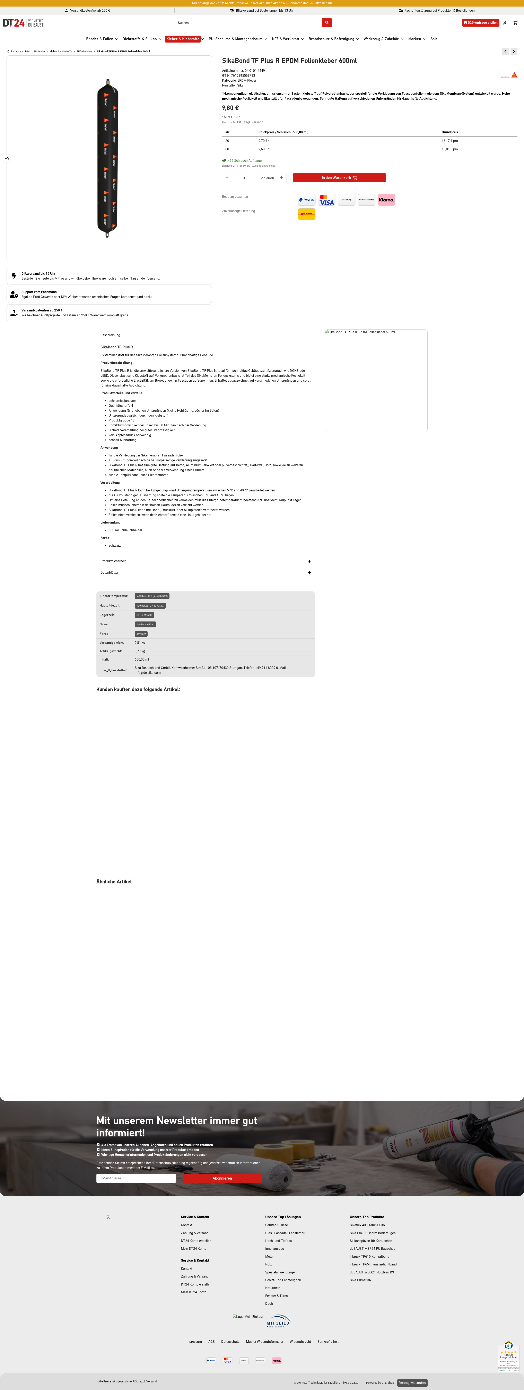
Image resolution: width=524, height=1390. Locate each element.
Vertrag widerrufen (412, 1383)
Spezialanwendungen (280, 1272)
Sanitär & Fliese (276, 1225)
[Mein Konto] (504, 23)
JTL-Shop (388, 1382)
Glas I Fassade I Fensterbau (285, 1233)
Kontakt (186, 1225)
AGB (211, 1342)
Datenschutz (230, 1342)
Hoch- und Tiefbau (278, 1241)
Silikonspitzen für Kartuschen (371, 1241)
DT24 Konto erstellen (196, 1241)
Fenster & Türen (276, 1296)
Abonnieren (222, 1178)
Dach (269, 1304)
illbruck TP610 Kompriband (369, 1257)
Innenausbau (274, 1249)
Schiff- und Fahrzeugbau (283, 1280)
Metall (269, 1257)
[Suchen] (327, 22)
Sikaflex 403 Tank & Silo (367, 1225)
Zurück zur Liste (19, 51)
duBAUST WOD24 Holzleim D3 (372, 1272)
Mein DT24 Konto (193, 1249)
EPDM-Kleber (246, 80)
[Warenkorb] (515, 22)
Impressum (194, 1342)
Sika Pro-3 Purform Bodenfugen (373, 1233)
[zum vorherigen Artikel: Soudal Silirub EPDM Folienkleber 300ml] (505, 51)
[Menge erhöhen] (281, 178)
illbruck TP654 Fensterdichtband (373, 1264)
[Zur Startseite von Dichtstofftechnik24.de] (23, 22)
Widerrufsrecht (300, 1342)
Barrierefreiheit (328, 1342)
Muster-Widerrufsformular (264, 1342)
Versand (257, 122)
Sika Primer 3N (360, 1280)
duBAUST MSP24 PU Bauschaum (374, 1249)
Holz (268, 1264)
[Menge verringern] (227, 178)
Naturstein (272, 1288)
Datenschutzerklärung (169, 1163)
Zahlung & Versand (195, 1233)
